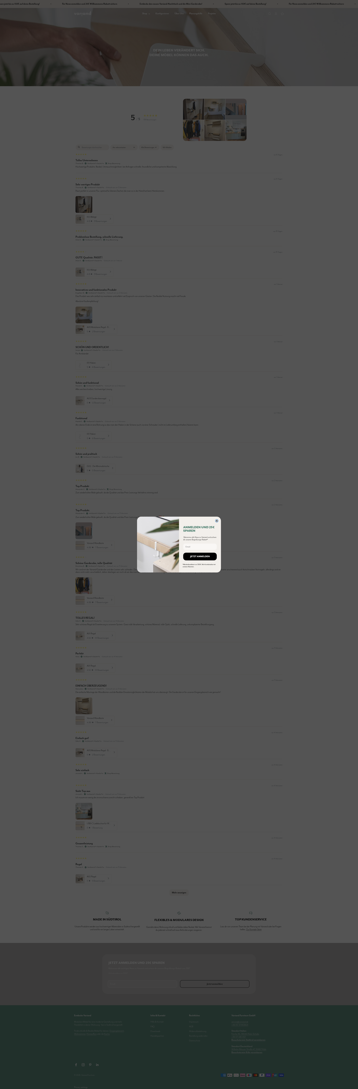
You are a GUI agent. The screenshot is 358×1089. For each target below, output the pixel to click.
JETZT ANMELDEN (200, 556)
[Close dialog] (216, 520)
